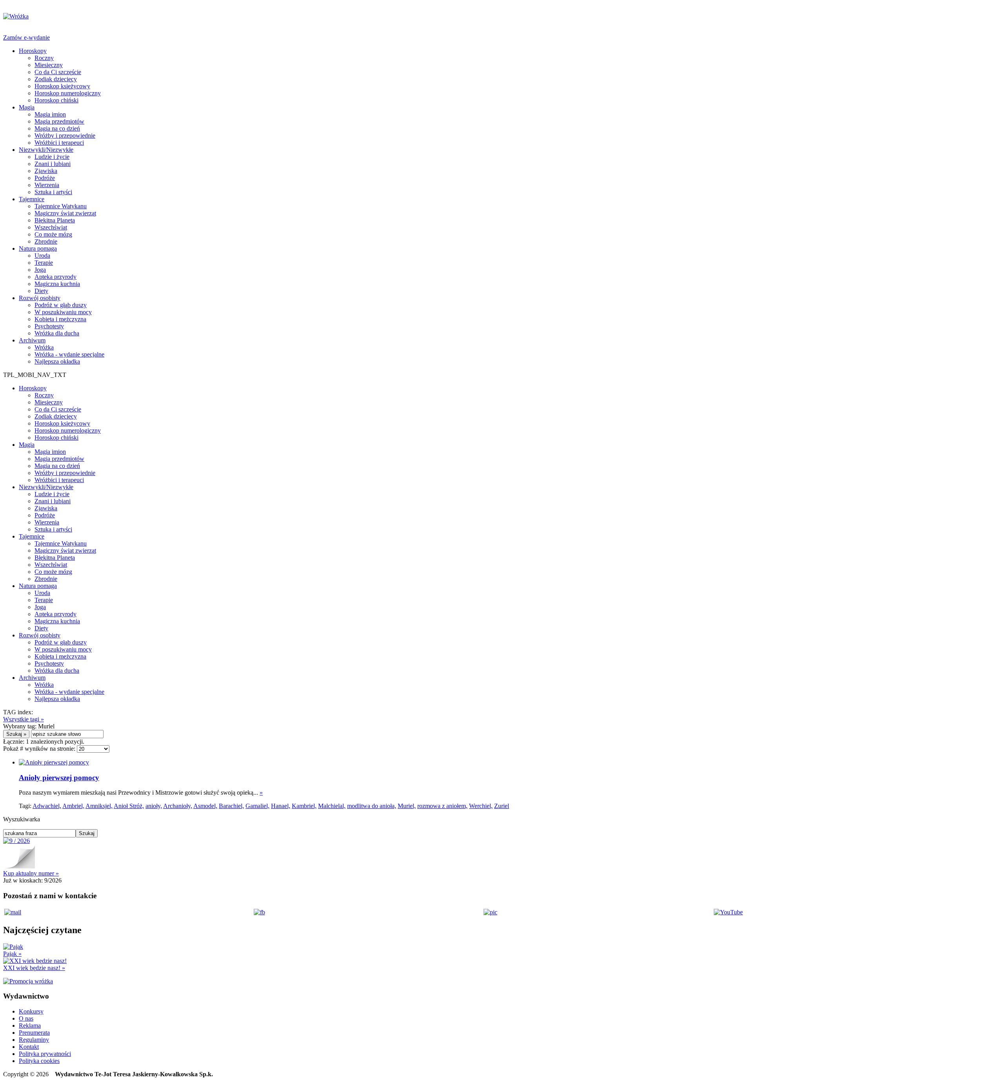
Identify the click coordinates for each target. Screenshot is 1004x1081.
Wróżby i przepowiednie (65, 135)
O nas (26, 1018)
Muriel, (407, 806)
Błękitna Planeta (55, 220)
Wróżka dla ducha (57, 333)
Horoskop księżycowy (62, 86)
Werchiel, (481, 806)
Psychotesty (49, 326)
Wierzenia (47, 185)
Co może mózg (53, 234)
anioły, (154, 806)
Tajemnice (31, 199)
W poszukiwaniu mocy (63, 312)
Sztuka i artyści (53, 192)
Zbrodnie (46, 241)
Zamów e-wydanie (26, 37)
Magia (27, 107)
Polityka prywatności (45, 1053)
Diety (41, 291)
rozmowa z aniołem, (442, 806)
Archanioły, (177, 806)
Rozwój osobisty (39, 298)
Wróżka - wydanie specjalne (69, 354)
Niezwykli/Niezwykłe (46, 149)
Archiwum (32, 340)
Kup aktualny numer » (31, 873)
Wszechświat (51, 227)
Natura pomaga (38, 248)
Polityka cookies (39, 1060)
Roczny (44, 58)
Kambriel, (304, 806)
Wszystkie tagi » (23, 719)
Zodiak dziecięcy (56, 79)
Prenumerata (34, 1032)
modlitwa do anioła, (371, 806)
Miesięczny (49, 65)
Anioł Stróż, (129, 806)
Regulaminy (34, 1039)
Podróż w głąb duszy (61, 305)
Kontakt (29, 1046)
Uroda (42, 255)
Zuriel (501, 806)
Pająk (12, 953)
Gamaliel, (257, 806)
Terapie (44, 262)
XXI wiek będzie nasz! (34, 968)
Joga (40, 269)
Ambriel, (73, 806)
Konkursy (31, 1011)
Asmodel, (205, 806)
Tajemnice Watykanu (61, 206)
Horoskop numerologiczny (68, 93)
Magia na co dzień (57, 128)
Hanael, (280, 806)
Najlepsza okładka (57, 361)
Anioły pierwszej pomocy (59, 777)
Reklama (30, 1025)
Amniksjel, (99, 806)
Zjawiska (46, 170)
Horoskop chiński (56, 100)
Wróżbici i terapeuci (59, 142)
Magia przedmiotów (59, 121)
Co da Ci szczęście (58, 72)
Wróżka (44, 347)
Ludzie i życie (52, 156)
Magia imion (50, 114)
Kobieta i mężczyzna (60, 319)
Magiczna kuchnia (57, 283)
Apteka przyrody (55, 276)
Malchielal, (332, 806)
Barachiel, (231, 806)
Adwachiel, (47, 806)
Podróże (45, 178)
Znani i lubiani (53, 163)
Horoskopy (33, 50)
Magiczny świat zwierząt (65, 213)
